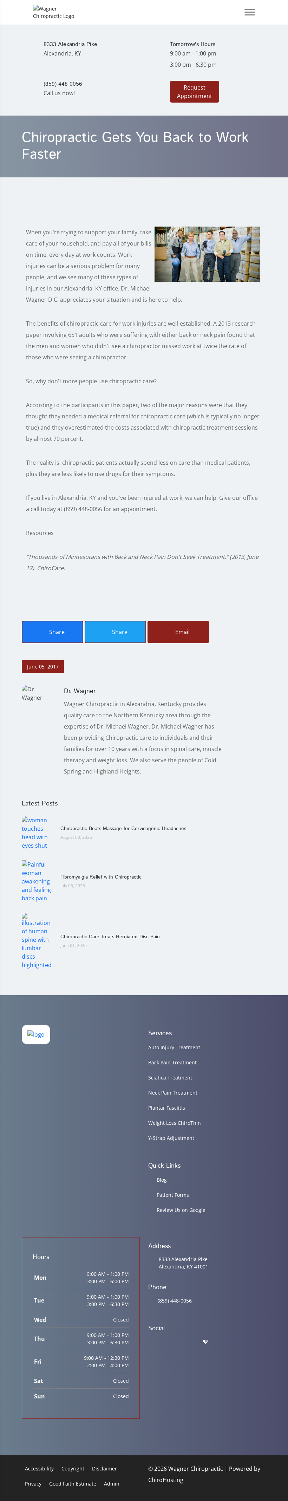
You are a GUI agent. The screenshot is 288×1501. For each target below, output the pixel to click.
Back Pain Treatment (172, 1062)
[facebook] (169, 1342)
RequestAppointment (194, 92)
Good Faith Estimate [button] (72, 1483)
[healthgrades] (205, 1342)
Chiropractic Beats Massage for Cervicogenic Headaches (123, 828)
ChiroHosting (165, 1480)
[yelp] (187, 1342)
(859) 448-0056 (175, 1300)
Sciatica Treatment (170, 1077)
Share (56, 632)
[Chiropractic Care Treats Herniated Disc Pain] (37, 941)
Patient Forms (173, 1195)
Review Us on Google (181, 1210)
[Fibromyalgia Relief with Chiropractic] (37, 881)
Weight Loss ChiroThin (174, 1123)
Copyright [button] (72, 1468)
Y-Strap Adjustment (171, 1138)
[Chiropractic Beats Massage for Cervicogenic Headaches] (37, 832)
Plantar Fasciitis (166, 1107)
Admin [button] (111, 1483)
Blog (162, 1179)
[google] (151, 1342)
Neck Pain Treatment (172, 1092)
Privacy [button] (33, 1483)
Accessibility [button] (39, 1468)
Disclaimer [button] (104, 1468)
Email (182, 632)
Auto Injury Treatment (174, 1047)
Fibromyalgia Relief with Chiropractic (101, 877)
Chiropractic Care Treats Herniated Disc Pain (110, 936)
